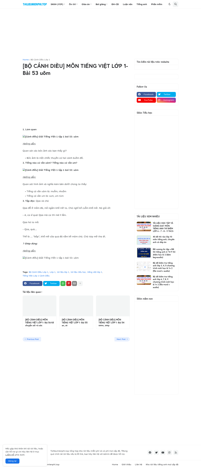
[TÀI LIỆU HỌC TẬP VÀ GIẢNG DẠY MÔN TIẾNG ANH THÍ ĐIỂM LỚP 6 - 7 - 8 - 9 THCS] (144, 226)
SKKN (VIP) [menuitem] (57, 4)
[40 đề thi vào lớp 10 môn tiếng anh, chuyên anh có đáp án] (144, 240)
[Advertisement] (100, 33)
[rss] (175, 452)
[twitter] (156, 452)
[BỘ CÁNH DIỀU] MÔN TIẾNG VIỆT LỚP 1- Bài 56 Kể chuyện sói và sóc (39, 322)
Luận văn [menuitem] (127, 4)
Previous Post (33, 339)
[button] (169, 4)
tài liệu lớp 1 (63, 272)
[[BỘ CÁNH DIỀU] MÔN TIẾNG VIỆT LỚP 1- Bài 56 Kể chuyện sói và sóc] (39, 306)
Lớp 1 (52, 272)
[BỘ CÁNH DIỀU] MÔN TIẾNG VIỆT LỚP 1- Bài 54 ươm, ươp (111, 322)
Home (26, 60)
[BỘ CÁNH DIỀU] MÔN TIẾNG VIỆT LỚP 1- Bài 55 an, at (75, 322)
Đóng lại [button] (12, 461)
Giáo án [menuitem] (86, 4)
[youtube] (162, 452)
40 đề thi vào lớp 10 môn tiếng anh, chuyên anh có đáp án (164, 239)
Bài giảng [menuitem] (101, 4)
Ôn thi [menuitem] (72, 4)
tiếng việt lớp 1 (94, 272)
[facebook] (149, 452)
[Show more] (80, 283)
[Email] (74, 283)
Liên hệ (138, 464)
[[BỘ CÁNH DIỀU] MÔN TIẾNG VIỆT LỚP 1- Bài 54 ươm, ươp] (113, 306)
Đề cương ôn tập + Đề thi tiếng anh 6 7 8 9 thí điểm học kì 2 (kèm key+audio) (164, 253)
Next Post (121, 339)
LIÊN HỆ (9, 455)
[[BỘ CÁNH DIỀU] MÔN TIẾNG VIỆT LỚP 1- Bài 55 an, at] (76, 306)
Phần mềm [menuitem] (156, 4)
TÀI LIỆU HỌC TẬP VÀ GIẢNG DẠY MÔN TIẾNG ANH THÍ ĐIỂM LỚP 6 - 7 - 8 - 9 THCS (163, 227)
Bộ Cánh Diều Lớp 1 (40, 60)
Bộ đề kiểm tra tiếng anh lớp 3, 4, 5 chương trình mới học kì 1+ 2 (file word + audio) (164, 267)
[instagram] (169, 452)
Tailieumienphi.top (50, 464)
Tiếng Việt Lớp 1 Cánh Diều (36, 276)
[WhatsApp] (62, 283)
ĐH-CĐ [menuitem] (115, 4)
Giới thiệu (126, 464)
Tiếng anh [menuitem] (142, 4)
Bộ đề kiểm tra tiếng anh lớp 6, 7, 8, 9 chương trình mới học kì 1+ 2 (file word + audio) (163, 282)
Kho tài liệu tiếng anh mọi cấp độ (162, 464)
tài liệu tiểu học (78, 272)
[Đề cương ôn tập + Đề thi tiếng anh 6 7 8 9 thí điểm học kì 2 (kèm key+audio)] (144, 252)
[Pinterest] (68, 283)
